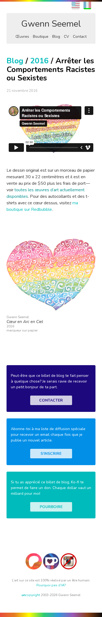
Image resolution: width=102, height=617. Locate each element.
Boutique (40, 36)
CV (66, 36)
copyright (30, 595)
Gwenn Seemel (51, 24)
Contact (79, 36)
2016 (39, 61)
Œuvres (22, 36)
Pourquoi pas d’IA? (51, 585)
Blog (56, 36)
